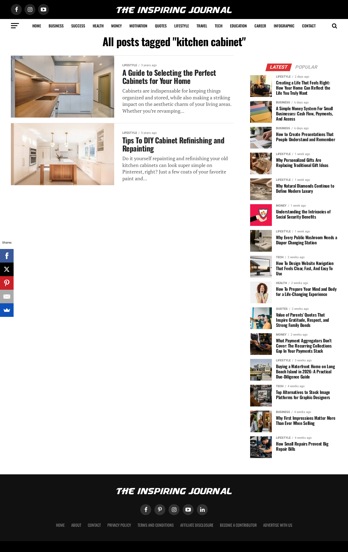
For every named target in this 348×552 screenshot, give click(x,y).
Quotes (161, 26)
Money (116, 26)
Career (260, 26)
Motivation (138, 26)
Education (238, 26)
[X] (7, 269)
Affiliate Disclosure (196, 525)
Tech (218, 26)
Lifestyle (181, 26)
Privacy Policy (119, 525)
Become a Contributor (238, 525)
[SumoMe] (7, 310)
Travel (202, 26)
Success (78, 26)
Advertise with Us (277, 525)
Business (56, 26)
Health (98, 26)
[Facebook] (7, 256)
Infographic (284, 26)
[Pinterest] (7, 283)
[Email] (7, 296)
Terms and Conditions (156, 525)
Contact (309, 26)
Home (36, 26)
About (76, 525)
